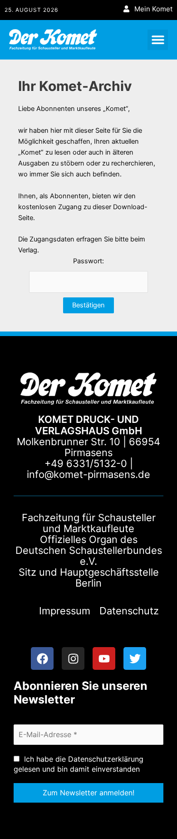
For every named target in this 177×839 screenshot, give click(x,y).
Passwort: (88, 261)
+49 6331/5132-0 (85, 463)
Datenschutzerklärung (105, 759)
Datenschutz (129, 611)
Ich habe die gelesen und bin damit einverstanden (78, 764)
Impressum (64, 611)
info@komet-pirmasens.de (88, 474)
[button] (158, 40)
